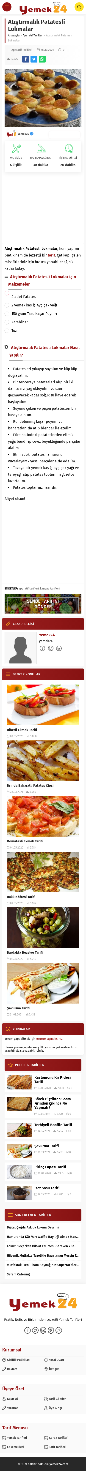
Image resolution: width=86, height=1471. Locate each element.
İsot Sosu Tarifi (47, 1188)
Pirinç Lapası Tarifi (50, 1167)
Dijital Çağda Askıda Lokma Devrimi (33, 1227)
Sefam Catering (18, 1274)
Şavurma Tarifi (18, 1008)
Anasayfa (14, 35)
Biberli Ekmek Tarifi (22, 730)
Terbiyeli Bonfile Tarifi (53, 1125)
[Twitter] (35, 1330)
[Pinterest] (51, 1330)
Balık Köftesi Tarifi (21, 897)
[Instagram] (58, 1330)
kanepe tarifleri (50, 588)
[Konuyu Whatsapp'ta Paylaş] (42, 59)
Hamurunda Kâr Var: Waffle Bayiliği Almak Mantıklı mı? (43, 1237)
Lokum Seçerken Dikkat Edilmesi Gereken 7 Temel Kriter (43, 1246)
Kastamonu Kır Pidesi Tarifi (52, 1079)
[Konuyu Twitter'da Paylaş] (34, 59)
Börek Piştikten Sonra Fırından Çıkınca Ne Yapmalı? (52, 1103)
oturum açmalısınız (49, 1038)
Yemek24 (24, 134)
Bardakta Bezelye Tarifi (25, 952)
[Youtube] (43, 1330)
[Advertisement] (43, 209)
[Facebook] (27, 1330)
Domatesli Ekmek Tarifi (25, 841)
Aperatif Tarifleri (33, 35)
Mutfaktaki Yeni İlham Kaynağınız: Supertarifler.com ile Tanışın (43, 1265)
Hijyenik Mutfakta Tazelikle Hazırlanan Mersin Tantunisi (43, 1256)
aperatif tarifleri (29, 588)
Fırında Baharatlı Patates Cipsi (30, 785)
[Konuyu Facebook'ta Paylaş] (25, 59)
